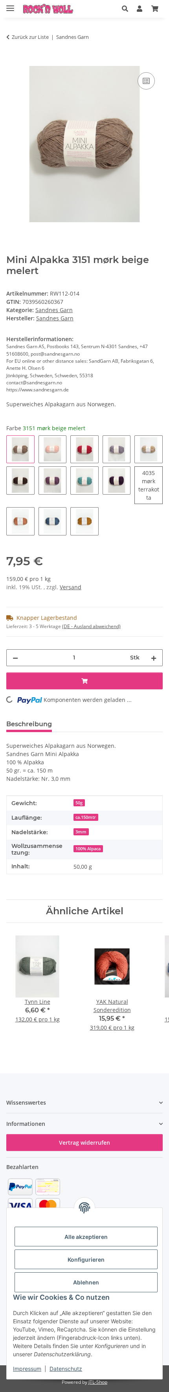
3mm (80, 832)
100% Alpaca (88, 848)
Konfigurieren (86, 1259)
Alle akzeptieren (86, 1236)
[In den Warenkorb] (12, 61)
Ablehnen (86, 1282)
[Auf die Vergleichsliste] (146, 81)
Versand (70, 587)
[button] (125, 8)
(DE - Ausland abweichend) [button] (91, 626)
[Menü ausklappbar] (10, 5)
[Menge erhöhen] (153, 658)
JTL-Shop (97, 1382)
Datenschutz (66, 1368)
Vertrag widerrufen (84, 1142)
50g (79, 803)
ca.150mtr (85, 817)
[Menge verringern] (15, 658)
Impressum (27, 1368)
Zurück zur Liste (30, 36)
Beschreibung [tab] (29, 724)
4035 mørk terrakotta (150, 485)
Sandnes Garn (54, 310)
